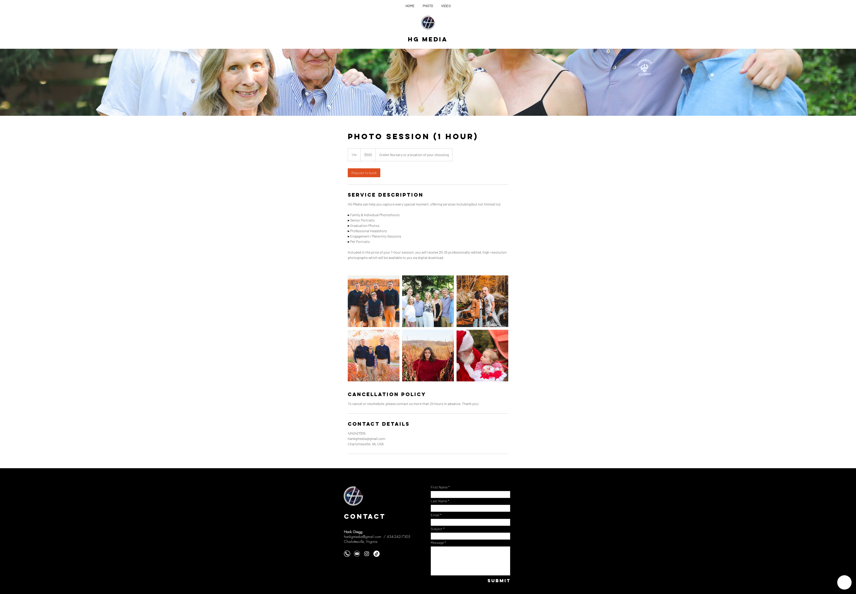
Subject (436, 529)
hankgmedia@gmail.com (362, 536)
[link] (364, 172)
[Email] (357, 554)
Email (435, 515)
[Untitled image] (373, 301)
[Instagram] (367, 554)
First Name (439, 487)
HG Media (428, 39)
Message (437, 542)
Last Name (439, 501)
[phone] (347, 554)
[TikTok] (376, 554)
